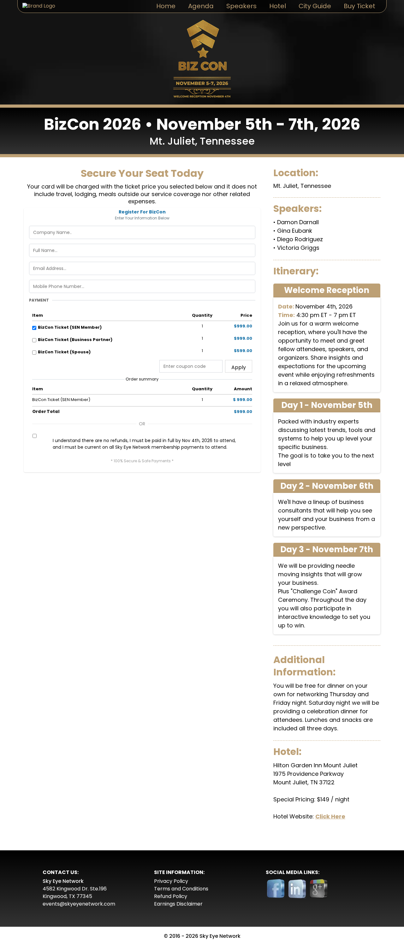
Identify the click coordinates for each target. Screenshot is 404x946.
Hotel (277, 6)
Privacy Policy (171, 881)
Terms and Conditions (181, 888)
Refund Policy (170, 896)
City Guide (315, 6)
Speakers (241, 6)
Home (165, 6)
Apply (238, 367)
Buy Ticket (359, 6)
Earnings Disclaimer (178, 903)
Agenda (201, 6)
